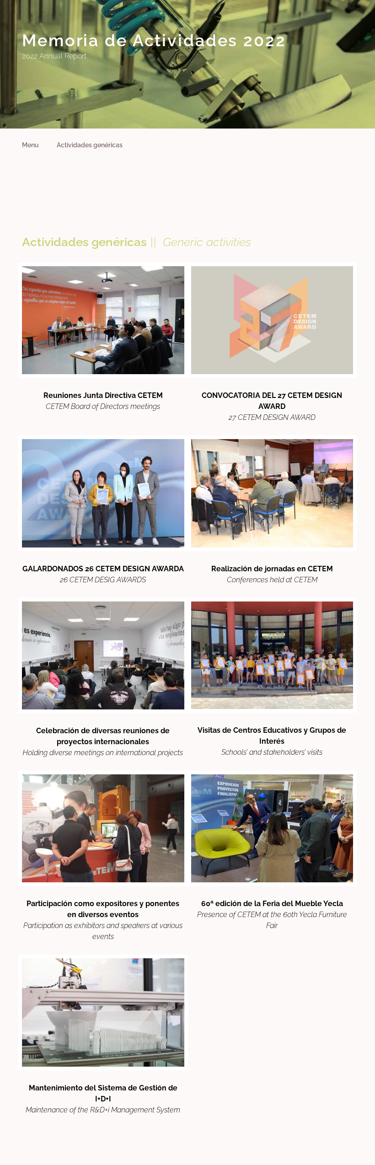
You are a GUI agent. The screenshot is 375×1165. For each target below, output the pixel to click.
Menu (30, 145)
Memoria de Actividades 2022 (154, 40)
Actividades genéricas (90, 145)
